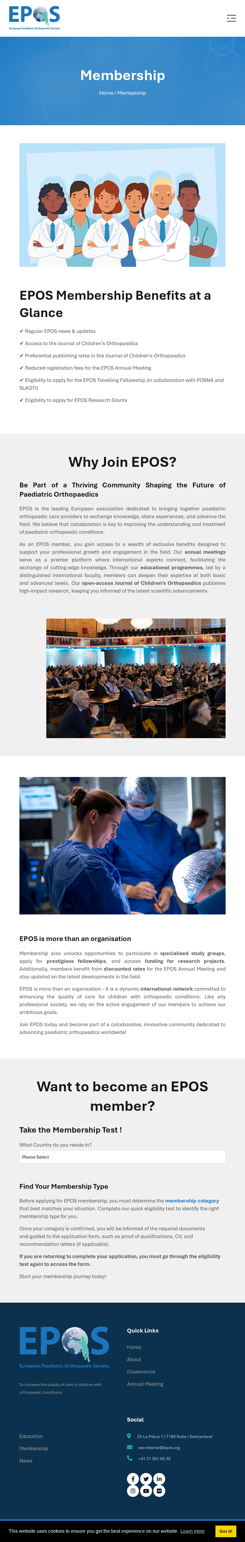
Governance (141, 1371)
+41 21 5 (146, 1458)
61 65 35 (162, 1458)
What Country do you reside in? (55, 1144)
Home (106, 92)
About (134, 1359)
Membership (33, 1448)
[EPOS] (34, 17)
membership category (192, 1200)
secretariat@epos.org (159, 1447)
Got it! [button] (226, 1531)
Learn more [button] (192, 1531)
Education (31, 1436)
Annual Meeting (145, 1383)
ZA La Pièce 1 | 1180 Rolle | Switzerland (174, 1436)
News (26, 1460)
